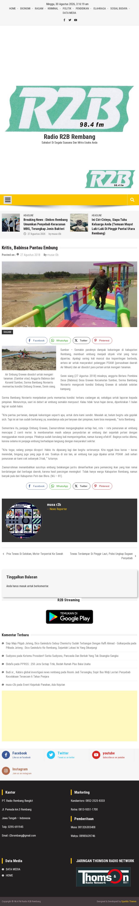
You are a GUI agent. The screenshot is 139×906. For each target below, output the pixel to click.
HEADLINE (28, 215)
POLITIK (67, 8)
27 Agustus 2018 (30, 255)
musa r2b (56, 234)
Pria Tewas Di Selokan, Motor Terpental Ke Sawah (34, 554)
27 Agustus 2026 (36, 234)
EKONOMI (25, 8)
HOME (12, 8)
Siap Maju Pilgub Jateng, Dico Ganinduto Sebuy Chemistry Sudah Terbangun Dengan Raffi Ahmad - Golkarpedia (68, 643)
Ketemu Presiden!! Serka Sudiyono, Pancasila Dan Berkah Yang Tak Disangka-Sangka (70, 656)
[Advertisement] (69, 53)
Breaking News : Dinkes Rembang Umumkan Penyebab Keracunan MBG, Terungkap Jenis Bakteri (46, 224)
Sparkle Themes (128, 901)
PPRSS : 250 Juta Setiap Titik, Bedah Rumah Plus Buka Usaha (55, 664)
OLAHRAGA (99, 8)
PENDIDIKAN (82, 8)
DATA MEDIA (69, 13)
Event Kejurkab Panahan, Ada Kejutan (44, 684)
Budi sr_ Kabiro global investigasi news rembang (33, 672)
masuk (22, 586)
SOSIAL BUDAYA (118, 8)
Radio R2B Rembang (69, 137)
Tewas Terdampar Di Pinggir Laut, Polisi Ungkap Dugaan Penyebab (101, 556)
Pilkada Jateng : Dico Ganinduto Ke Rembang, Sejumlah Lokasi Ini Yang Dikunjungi (51, 647)
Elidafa (9, 664)
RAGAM (39, 8)
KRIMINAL (53, 8)
